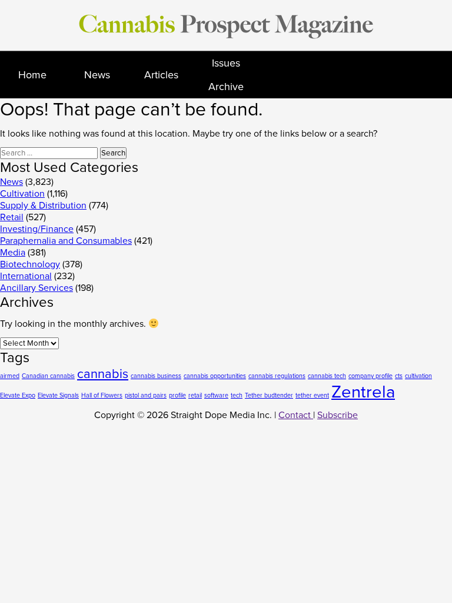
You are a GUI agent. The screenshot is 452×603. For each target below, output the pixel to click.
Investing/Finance (37, 229)
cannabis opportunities (215, 376)
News (97, 74)
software (216, 395)
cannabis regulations (276, 376)
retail (195, 395)
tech (236, 395)
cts (399, 376)
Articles (161, 74)
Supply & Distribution (43, 205)
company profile (370, 376)
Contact (295, 415)
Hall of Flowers (101, 395)
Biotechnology (30, 264)
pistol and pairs (146, 395)
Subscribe (337, 415)
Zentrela (363, 392)
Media (12, 253)
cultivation (418, 376)
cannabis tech (327, 376)
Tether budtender (269, 395)
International (26, 276)
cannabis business (156, 376)
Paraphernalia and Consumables (66, 241)
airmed (9, 376)
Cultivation (22, 194)
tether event (312, 395)
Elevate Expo (17, 395)
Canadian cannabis (48, 376)
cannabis (102, 374)
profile (177, 395)
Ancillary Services (36, 288)
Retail (12, 217)
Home (32, 74)
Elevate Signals (58, 395)
